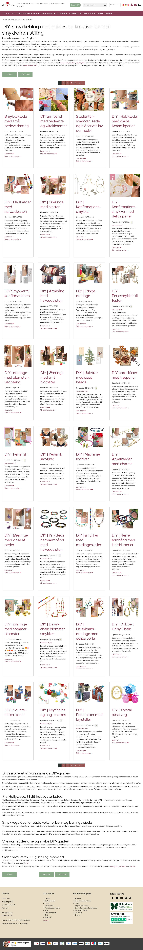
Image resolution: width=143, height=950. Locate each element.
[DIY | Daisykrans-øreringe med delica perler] (89, 607)
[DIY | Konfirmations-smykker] (89, 185)
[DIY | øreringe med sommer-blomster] (17, 607)
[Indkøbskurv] (139, 5)
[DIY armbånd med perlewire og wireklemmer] (53, 99)
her (27, 863)
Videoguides (25, 74)
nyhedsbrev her (30, 65)
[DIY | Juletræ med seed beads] (89, 356)
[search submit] (105, 5)
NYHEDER (5, 13)
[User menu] (132, 5)
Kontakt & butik (28, 3)
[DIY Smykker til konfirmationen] (17, 274)
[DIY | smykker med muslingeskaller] (89, 518)
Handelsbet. (44, 3)
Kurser (37, 3)
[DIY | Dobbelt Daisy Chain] (125, 607)
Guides (9, 74)
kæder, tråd (80, 63)
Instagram (114, 866)
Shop (18, 6)
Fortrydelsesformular (57, 3)
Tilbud (13, 13)
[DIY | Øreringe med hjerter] (53, 185)
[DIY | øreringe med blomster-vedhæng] (17, 356)
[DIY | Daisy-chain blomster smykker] (53, 607)
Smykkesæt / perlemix (83, 901)
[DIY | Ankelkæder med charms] (125, 437)
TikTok (132, 866)
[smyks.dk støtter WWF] (121, 906)
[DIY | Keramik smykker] (53, 437)
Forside (19, 3)
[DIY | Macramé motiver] (89, 437)
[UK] (128, 5)
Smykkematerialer (81, 906)
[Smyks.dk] (8, 5)
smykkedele (70, 63)
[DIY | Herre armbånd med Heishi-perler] (125, 518)
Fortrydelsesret (50, 913)
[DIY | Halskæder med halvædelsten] (17, 185)
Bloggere (46, 874)
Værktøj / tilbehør (81, 910)
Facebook (123, 866)
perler (62, 63)
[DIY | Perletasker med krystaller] (89, 693)
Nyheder (78, 899)
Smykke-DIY (75, 5)
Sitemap (46, 920)
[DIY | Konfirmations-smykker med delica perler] (125, 185)
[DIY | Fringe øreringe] (89, 274)
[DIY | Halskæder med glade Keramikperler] (125, 99)
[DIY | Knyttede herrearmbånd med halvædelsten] (53, 518)
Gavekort (100, 13)
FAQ (22, 6)
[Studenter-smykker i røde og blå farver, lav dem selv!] (89, 99)
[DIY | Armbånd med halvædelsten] (53, 274)
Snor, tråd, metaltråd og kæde (86, 908)
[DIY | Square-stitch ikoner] (17, 693)
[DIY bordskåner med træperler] (125, 356)
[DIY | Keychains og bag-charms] (53, 693)
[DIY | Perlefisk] (17, 437)
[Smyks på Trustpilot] (121, 918)
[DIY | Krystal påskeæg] (125, 693)
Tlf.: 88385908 (7, 913)
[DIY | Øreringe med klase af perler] (17, 518)
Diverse (78, 915)
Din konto (48, 917)
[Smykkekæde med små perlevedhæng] (17, 99)
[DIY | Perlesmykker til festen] (125, 274)
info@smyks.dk (7, 915)
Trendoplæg (62, 874)
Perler (77, 903)
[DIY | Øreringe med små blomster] (53, 356)
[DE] (125, 5)
